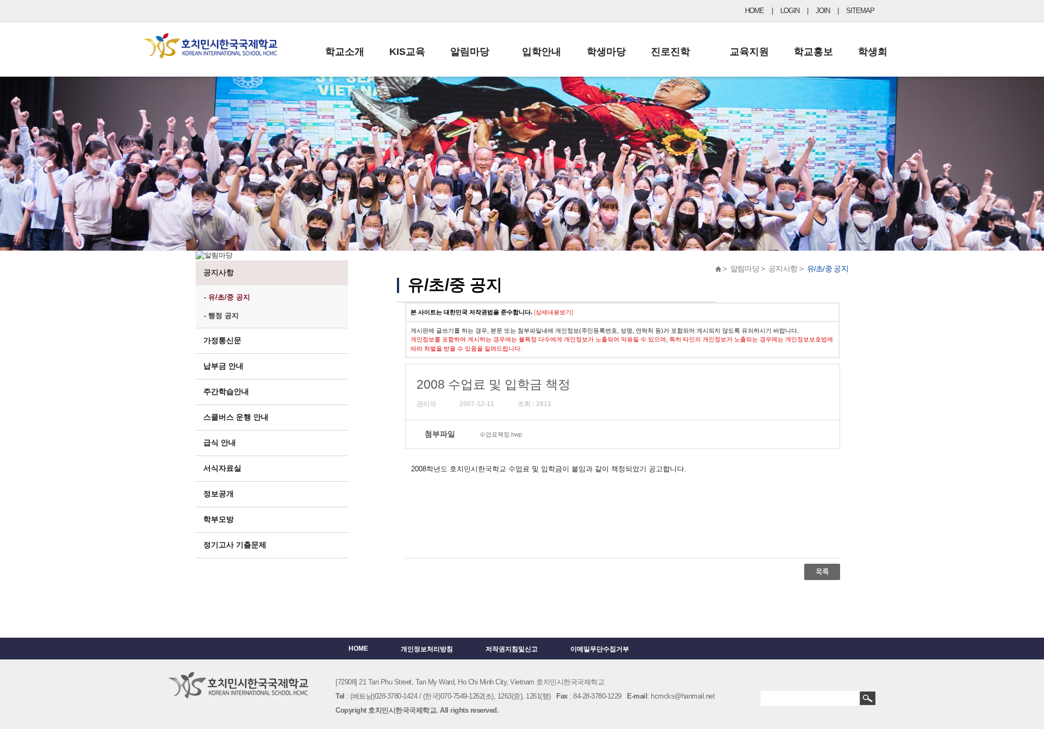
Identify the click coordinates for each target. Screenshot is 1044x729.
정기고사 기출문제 (234, 544)
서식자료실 (222, 468)
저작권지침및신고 (512, 649)
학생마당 (606, 51)
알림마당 (469, 51)
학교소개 (344, 51)
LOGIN (789, 11)
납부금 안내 (223, 366)
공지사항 (218, 272)
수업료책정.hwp (501, 434)
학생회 (872, 51)
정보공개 (218, 493)
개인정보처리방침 (427, 649)
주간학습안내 (226, 391)
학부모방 (218, 519)
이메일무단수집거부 (599, 649)
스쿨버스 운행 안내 (236, 417)
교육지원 (749, 51)
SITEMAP (860, 11)
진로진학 (670, 51)
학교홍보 (813, 51)
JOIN (823, 11)
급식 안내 (219, 442)
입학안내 (541, 51)
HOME (754, 11)
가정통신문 (222, 340)
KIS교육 (407, 51)
